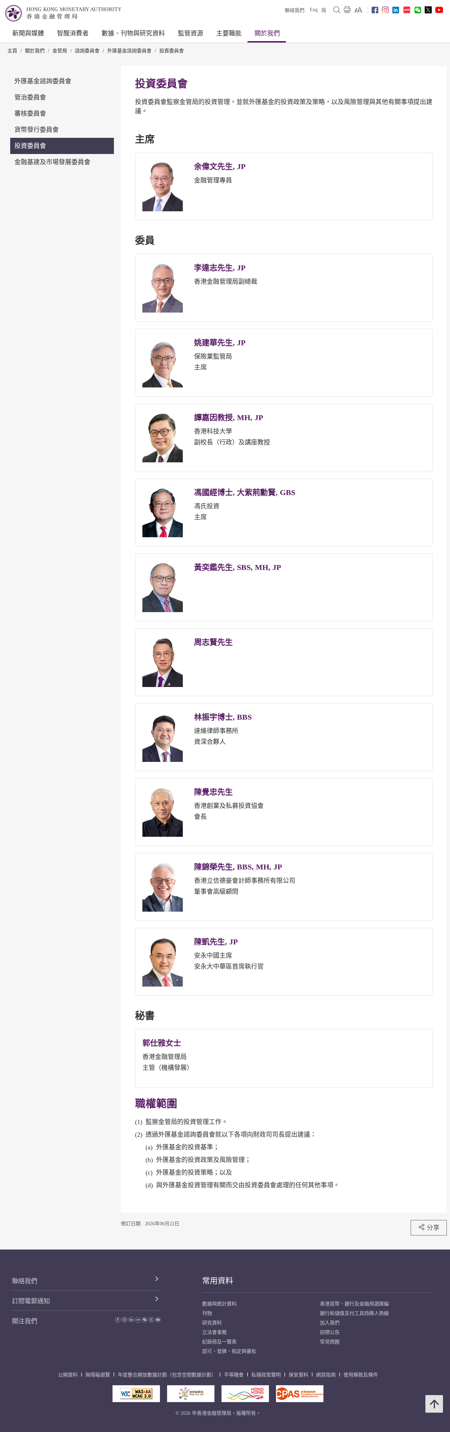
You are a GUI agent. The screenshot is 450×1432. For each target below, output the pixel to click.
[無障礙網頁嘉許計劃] (190, 1393)
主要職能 (229, 33)
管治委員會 (30, 97)
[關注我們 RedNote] (407, 10)
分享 (433, 1227)
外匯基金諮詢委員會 (129, 50)
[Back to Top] (434, 1404)
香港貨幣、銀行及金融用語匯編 (354, 1303)
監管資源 (190, 33)
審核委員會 (30, 113)
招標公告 (330, 1332)
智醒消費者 (73, 33)
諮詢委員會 (87, 50)
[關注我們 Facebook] (375, 10)
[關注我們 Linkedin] (395, 10)
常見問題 (330, 1341)
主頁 (12, 50)
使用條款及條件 (360, 1375)
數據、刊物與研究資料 (133, 33)
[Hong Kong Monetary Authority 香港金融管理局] (63, 13)
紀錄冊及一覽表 (219, 1341)
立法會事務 (214, 1332)
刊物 (207, 1313)
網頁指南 (326, 1375)
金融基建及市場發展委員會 (52, 162)
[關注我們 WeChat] (144, 1320)
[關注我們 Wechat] (417, 10)
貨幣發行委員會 (36, 129)
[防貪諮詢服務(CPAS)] (299, 1393)
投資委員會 (171, 50)
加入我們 (330, 1322)
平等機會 (234, 1375)
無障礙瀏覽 (97, 1375)
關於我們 (267, 33)
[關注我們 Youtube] (439, 10)
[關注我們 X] (428, 9)
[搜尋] (336, 9)
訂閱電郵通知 (31, 1301)
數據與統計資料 (219, 1303)
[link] (358, 9)
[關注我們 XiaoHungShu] (138, 1320)
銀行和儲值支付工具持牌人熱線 (354, 1313)
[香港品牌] (245, 1393)
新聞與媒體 (28, 33)
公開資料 (68, 1375)
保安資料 (298, 1375)
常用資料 (217, 1280)
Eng (314, 9)
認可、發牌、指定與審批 (229, 1351)
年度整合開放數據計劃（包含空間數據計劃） (167, 1375)
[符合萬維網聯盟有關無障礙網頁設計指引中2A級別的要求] (136, 1393)
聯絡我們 (294, 10)
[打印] (347, 9)
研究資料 (212, 1322)
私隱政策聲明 (266, 1375)
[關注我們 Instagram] (385, 9)
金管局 (59, 50)
